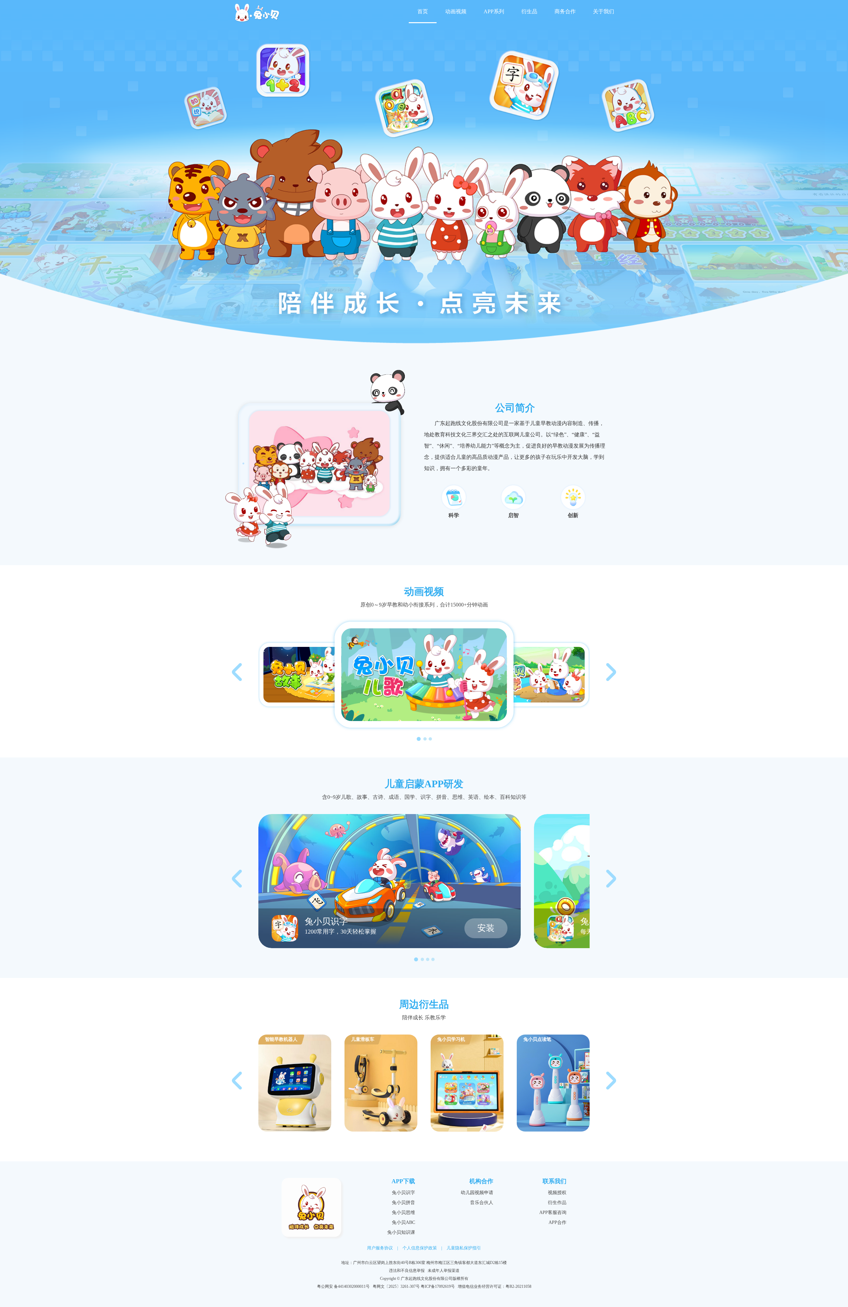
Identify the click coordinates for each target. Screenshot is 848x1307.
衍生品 (529, 11)
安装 (486, 928)
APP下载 (403, 1181)
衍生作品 (557, 1202)
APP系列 (494, 11)
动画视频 (455, 11)
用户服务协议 (380, 1247)
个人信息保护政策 (419, 1247)
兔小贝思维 (403, 1212)
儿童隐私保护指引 (464, 1247)
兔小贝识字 (403, 1192)
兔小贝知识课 (401, 1232)
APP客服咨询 (552, 1212)
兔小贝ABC (403, 1222)
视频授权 (557, 1192)
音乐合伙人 (481, 1202)
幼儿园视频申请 (477, 1192)
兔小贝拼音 (403, 1202)
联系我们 (554, 1181)
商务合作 (565, 11)
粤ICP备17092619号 (438, 1286)
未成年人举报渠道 (443, 1270)
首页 (422, 11)
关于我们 (603, 11)
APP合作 (557, 1222)
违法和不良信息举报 (407, 1270)
